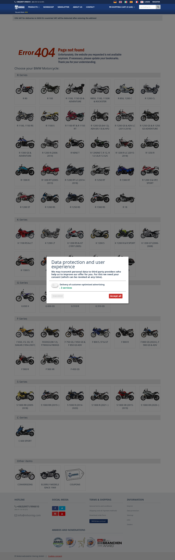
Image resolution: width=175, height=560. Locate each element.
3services (65, 287)
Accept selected (58, 296)
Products (33, 7)
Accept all (115, 296)
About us (77, 7)
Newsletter (63, 7)
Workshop (48, 7)
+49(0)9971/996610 (23, 2)
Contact (90, 7)
